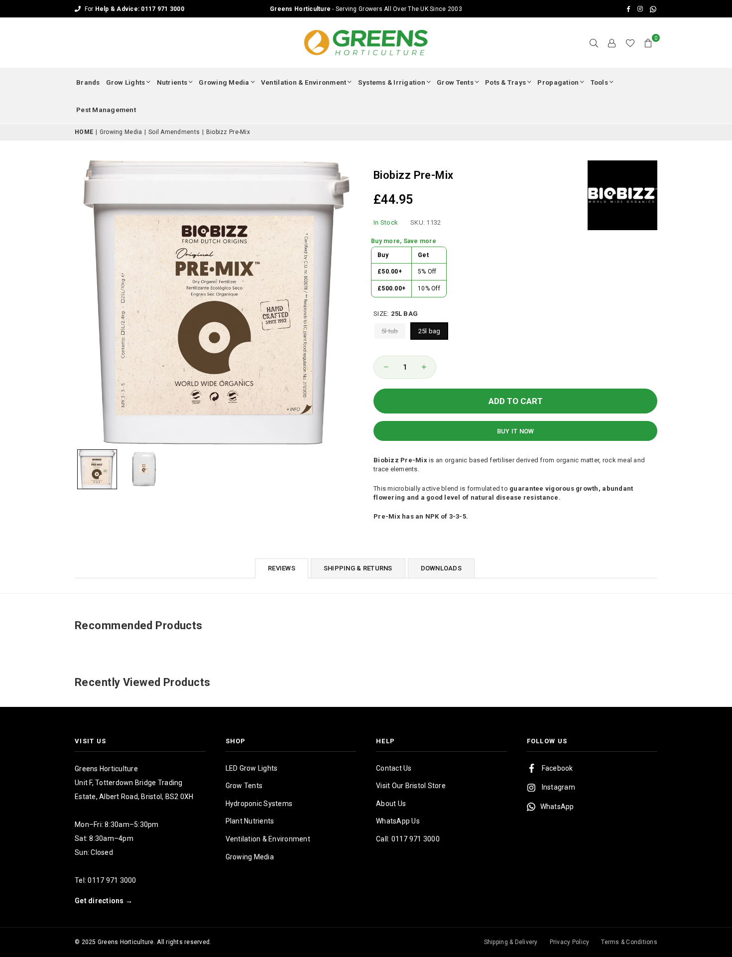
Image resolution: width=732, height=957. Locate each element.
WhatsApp (557, 807)
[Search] (594, 43)
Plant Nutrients (250, 821)
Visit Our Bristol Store (411, 786)
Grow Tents (455, 82)
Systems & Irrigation (391, 82)
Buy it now (515, 431)
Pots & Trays (505, 82)
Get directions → (103, 901)
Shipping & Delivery (511, 942)
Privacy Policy (570, 942)
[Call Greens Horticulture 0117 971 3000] (366, 8)
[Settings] (612, 43)
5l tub (389, 331)
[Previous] (88, 302)
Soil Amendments (174, 132)
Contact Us (394, 768)
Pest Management (106, 110)
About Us (391, 804)
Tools (599, 82)
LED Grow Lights (252, 768)
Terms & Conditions (629, 942)
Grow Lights (125, 82)
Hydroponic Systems (259, 804)
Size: (395, 313)
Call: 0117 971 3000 (408, 839)
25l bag (429, 331)
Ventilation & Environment (304, 82)
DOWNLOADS (441, 568)
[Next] (345, 302)
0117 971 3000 (112, 880)
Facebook (557, 768)
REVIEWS (281, 568)
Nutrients (172, 82)
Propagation (558, 82)
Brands (88, 82)
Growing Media (224, 82)
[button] (648, 43)
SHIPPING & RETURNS (358, 568)
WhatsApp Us (398, 821)
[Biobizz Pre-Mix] (97, 469)
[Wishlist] (630, 43)
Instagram (558, 787)
